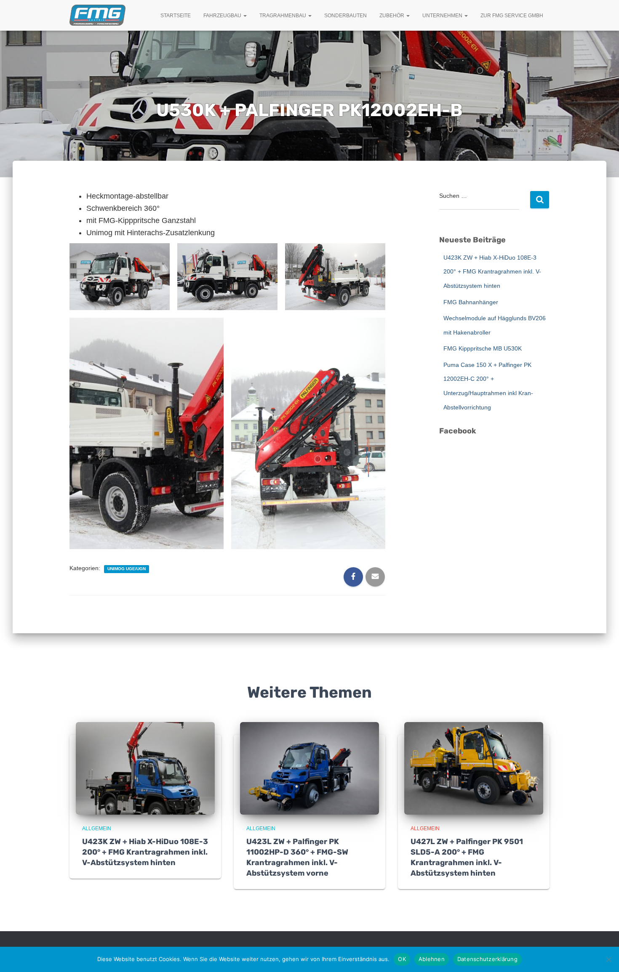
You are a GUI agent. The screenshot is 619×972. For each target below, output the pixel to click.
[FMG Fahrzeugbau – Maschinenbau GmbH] (97, 15)
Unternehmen (443, 16)
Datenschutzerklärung (487, 959)
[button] (245, 16)
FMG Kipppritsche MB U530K (482, 348)
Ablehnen (432, 959)
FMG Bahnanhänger (470, 302)
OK (402, 959)
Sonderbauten (345, 16)
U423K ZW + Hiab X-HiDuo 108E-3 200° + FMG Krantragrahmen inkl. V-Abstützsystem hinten (492, 271)
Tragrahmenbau (283, 16)
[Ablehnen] (608, 959)
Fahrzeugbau (223, 16)
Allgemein (96, 828)
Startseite (175, 16)
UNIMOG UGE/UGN (126, 568)
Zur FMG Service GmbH (511, 16)
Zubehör (392, 16)
